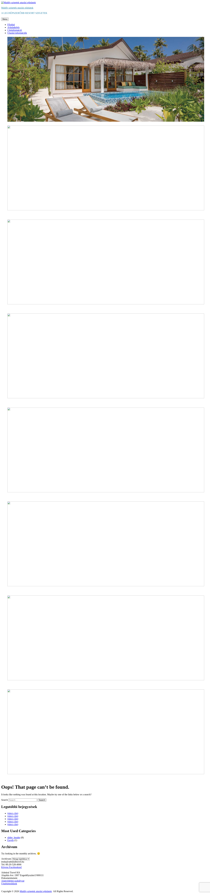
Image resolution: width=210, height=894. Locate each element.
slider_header (13, 837)
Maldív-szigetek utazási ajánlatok (17, 7)
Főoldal (11, 24)
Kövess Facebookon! (11, 867)
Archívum (6, 858)
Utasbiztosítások (9, 883)
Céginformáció (14, 30)
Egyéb (10, 840)
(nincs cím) (12, 813)
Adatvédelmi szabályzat (12, 881)
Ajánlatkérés (13, 27)
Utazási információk (17, 33)
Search (4, 800)
